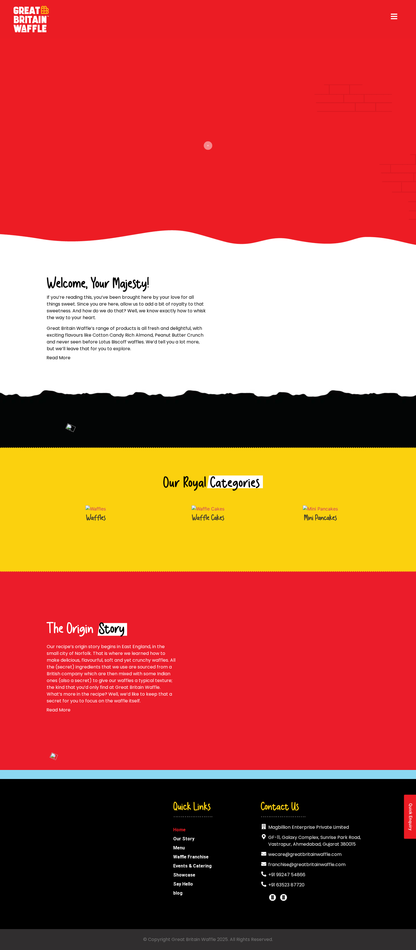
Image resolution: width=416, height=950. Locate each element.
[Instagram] (283, 897)
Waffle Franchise (191, 857)
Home (179, 829)
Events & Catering (192, 866)
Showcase (184, 875)
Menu (179, 848)
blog (178, 893)
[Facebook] (272, 897)
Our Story (183, 838)
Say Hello (183, 884)
